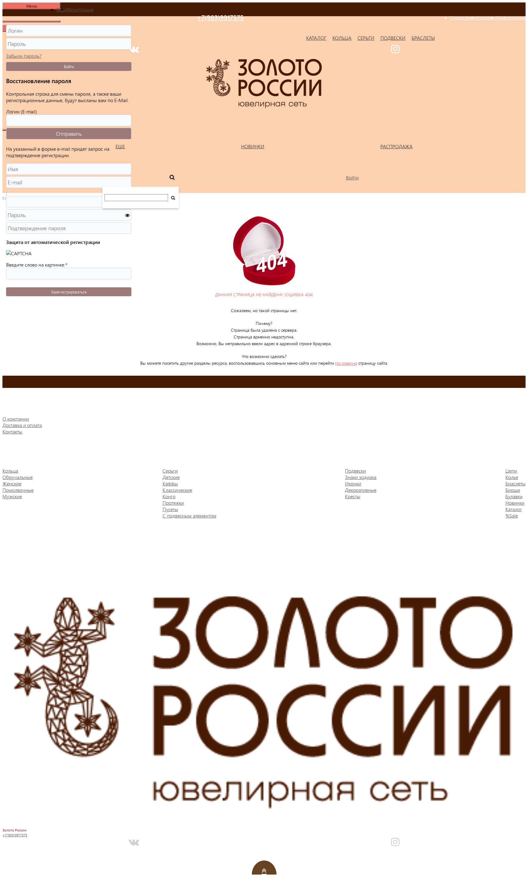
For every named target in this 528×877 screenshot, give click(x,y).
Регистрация (80, 9)
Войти (69, 66)
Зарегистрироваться (68, 291)
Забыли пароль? (24, 56)
